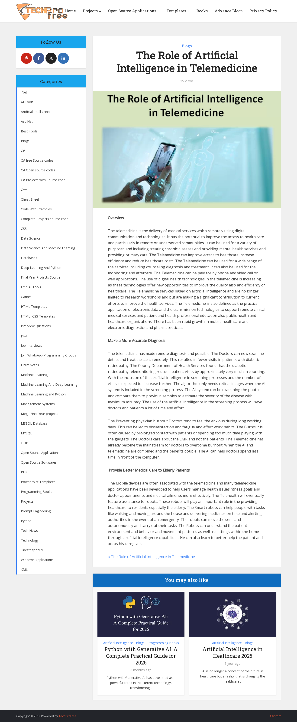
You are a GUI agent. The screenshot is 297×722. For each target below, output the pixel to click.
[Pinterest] (26, 58)
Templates (176, 10)
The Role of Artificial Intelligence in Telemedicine (153, 556)
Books (202, 10)
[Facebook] (38, 58)
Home (70, 10)
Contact (275, 716)
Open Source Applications (132, 10)
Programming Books (163, 643)
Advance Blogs (228, 10)
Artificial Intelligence (118, 643)
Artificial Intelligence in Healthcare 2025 (233, 652)
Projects (90, 10)
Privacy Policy (263, 10)
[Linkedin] (63, 58)
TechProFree (68, 716)
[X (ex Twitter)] (51, 58)
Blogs (187, 45)
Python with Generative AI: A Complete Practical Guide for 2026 (141, 656)
